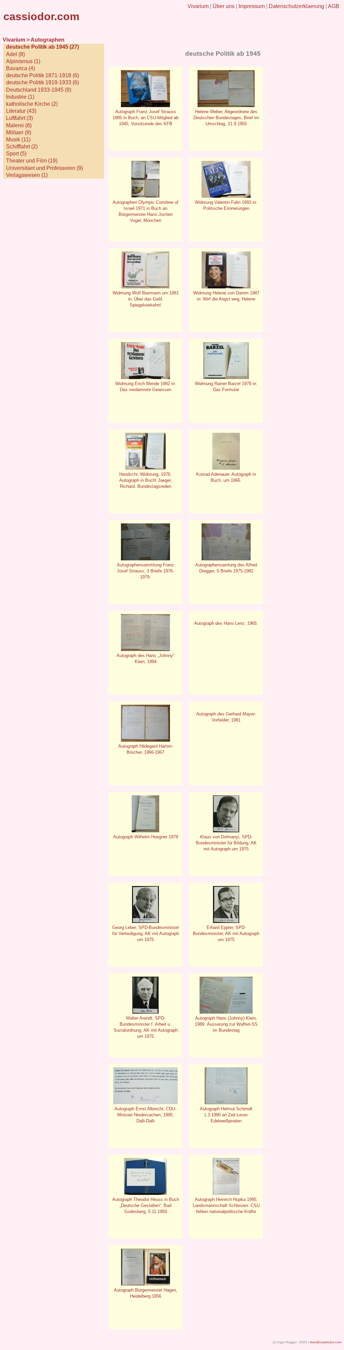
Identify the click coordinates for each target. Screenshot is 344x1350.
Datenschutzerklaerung (296, 6)
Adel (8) (15, 54)
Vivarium (198, 6)
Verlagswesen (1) (27, 175)
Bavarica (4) (20, 68)
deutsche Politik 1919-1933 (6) (42, 82)
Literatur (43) (21, 111)
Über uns (223, 6)
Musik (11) (18, 139)
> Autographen (45, 40)
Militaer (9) (18, 132)
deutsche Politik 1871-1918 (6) (42, 75)
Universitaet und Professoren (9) (44, 168)
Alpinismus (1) (23, 61)
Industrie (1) (20, 97)
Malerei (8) (19, 125)
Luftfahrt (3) (19, 118)
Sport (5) (16, 153)
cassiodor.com (41, 16)
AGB (333, 6)
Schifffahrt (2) (22, 146)
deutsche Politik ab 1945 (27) (42, 47)
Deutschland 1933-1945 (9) (38, 90)
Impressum (252, 6)
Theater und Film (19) (31, 161)
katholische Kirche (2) (32, 104)
